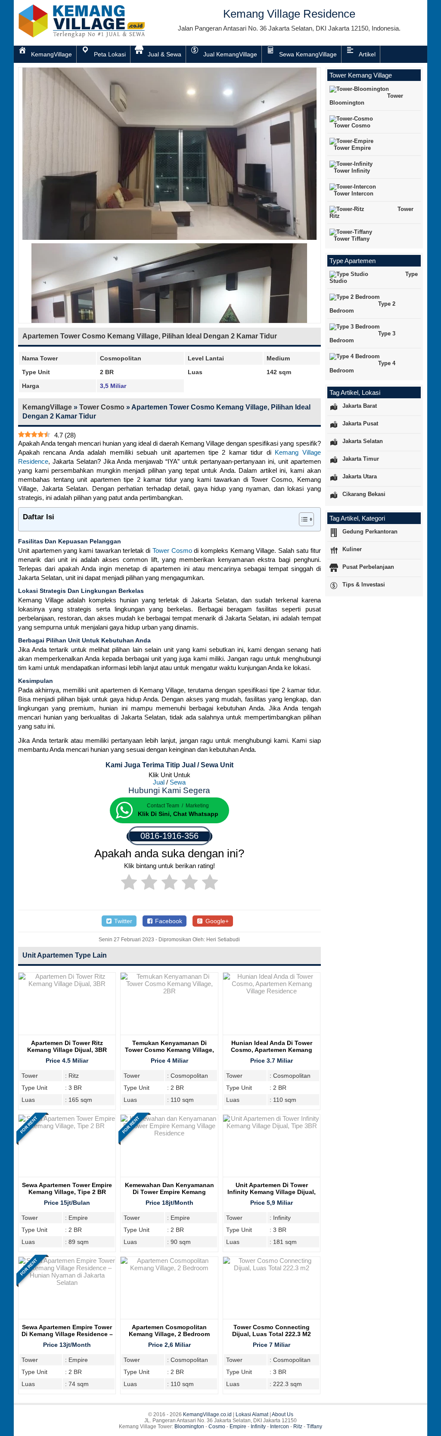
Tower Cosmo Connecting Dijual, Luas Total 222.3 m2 (271, 1330)
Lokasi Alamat (252, 1414)
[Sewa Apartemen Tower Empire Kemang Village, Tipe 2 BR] (67, 1125)
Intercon (279, 1427)
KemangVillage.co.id (207, 1414)
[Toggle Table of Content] (302, 519)
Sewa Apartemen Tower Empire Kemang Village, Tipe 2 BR (67, 1188)
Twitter (122, 921)
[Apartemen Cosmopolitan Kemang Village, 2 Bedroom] (169, 1268)
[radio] (129, 883)
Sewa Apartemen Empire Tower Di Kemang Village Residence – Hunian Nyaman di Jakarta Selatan (67, 1337)
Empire (238, 1427)
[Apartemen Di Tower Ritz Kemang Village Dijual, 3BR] (67, 983)
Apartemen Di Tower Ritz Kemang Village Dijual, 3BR (67, 1046)
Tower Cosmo (101, 407)
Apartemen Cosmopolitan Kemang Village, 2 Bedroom (169, 1330)
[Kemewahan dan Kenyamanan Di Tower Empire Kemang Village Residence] (169, 1133)
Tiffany (314, 1427)
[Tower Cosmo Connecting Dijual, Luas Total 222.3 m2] (271, 1268)
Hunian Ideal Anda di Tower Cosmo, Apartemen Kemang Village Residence (271, 1049)
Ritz (297, 1427)
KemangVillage (47, 407)
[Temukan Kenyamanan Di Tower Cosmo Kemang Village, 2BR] (169, 991)
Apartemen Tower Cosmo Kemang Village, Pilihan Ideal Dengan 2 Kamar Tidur (149, 336)
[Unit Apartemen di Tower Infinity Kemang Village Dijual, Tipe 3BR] (271, 1125)
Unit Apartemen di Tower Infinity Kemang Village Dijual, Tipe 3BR (271, 1192)
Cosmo (216, 1427)
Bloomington (189, 1427)
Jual (159, 782)
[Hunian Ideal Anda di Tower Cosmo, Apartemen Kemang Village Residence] (271, 991)
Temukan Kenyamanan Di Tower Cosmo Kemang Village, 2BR (169, 1049)
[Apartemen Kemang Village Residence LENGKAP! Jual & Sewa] (82, 36)
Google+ (216, 921)
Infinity (258, 1427)
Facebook (167, 921)
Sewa (178, 782)
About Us (282, 1414)
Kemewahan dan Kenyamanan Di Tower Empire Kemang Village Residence (169, 1192)
